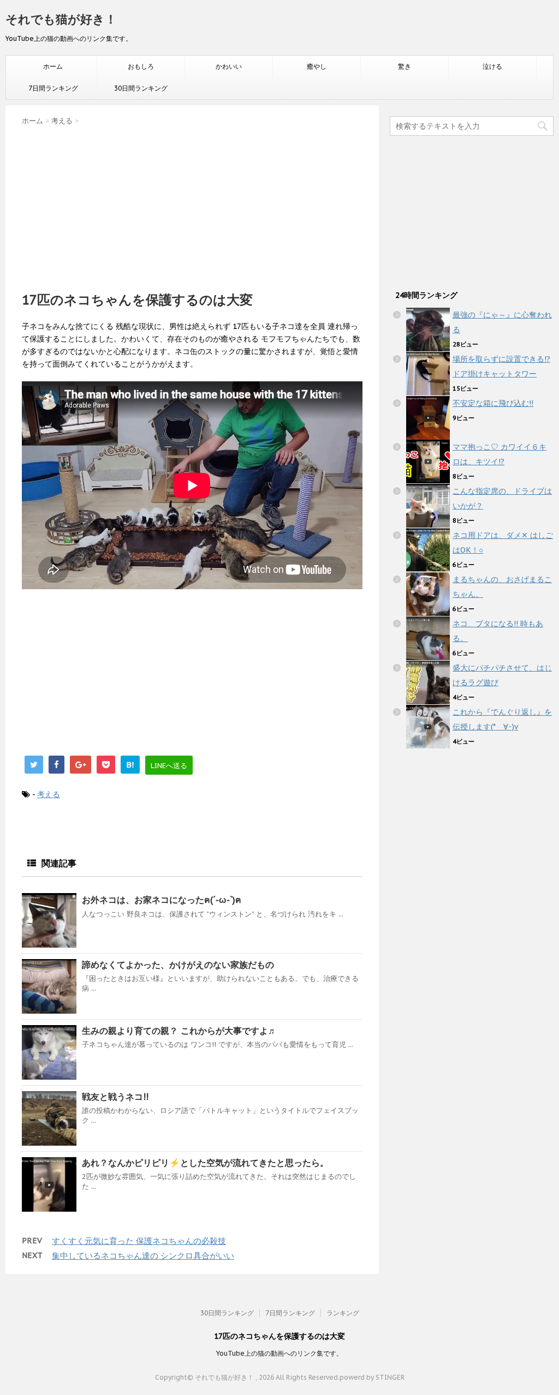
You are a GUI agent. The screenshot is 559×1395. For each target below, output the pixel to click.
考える (48, 794)
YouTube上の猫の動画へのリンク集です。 (279, 1353)
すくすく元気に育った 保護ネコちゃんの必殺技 (139, 1241)
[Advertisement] (192, 205)
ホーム (53, 66)
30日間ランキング (141, 88)
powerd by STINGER (372, 1377)
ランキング (342, 1313)
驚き (404, 66)
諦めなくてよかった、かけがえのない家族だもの (178, 964)
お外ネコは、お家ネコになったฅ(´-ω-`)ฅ (161, 899)
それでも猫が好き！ (61, 19)
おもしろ (141, 66)
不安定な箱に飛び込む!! (493, 403)
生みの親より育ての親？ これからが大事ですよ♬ (179, 1030)
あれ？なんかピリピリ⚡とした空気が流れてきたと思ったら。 (205, 1162)
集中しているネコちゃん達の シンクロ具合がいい (143, 1255)
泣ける (492, 66)
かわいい (229, 66)
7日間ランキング (53, 88)
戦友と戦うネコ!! (115, 1096)
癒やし (316, 66)
